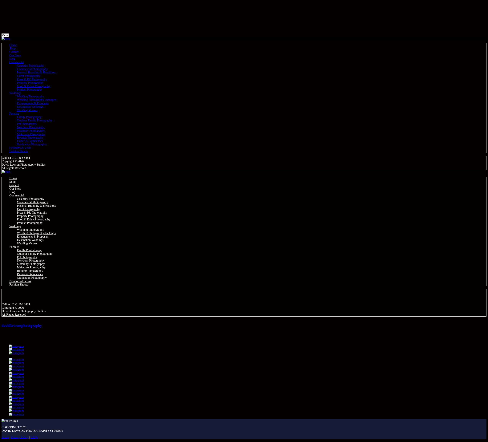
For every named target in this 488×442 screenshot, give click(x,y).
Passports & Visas (20, 147)
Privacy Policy (20, 437)
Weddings (15, 93)
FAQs (34, 437)
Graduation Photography (32, 144)
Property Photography (30, 82)
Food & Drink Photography (33, 86)
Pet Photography (27, 123)
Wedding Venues (27, 110)
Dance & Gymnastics (30, 141)
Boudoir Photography (30, 137)
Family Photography (29, 117)
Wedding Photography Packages (36, 99)
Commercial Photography (32, 69)
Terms (5, 437)
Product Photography (30, 89)
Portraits (14, 113)
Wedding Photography (30, 96)
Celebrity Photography (30, 65)
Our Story (15, 55)
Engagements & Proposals (33, 103)
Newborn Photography (31, 127)
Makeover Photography (31, 134)
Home (13, 45)
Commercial (16, 62)
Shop (12, 48)
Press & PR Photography (32, 79)
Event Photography (28, 75)
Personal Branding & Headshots (36, 72)
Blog (12, 58)
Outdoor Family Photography (34, 120)
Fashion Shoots (18, 151)
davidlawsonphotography (22, 326)
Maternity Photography (31, 130)
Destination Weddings (30, 106)
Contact (14, 51)
